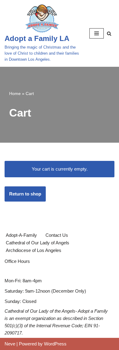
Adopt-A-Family (21, 235)
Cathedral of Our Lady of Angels (37, 242)
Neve (10, 343)
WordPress (55, 343)
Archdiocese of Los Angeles (33, 250)
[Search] (109, 33)
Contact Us (56, 235)
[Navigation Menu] (96, 33)
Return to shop (25, 193)
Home (15, 93)
